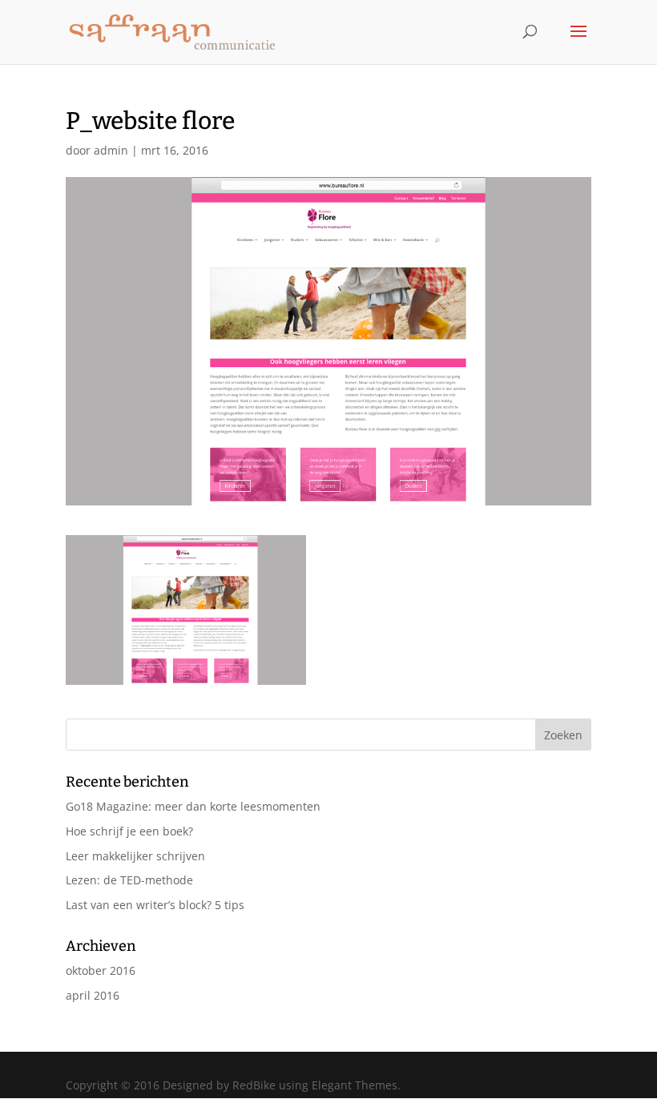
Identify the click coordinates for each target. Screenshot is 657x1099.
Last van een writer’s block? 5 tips (155, 904)
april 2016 (92, 995)
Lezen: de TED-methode (129, 880)
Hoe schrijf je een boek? (129, 831)
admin (111, 150)
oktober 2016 (100, 970)
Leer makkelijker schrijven (135, 855)
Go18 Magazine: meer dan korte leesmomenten (193, 806)
